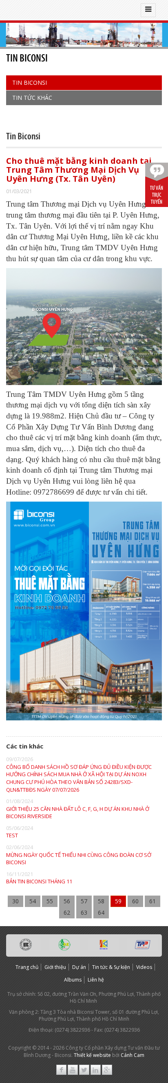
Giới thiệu (55, 967)
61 (152, 901)
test (12, 835)
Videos (144, 967)
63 (84, 912)
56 (67, 901)
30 (15, 901)
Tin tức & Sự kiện (111, 967)
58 (101, 901)
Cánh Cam (132, 1055)
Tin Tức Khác (32, 97)
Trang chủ (26, 967)
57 (84, 901)
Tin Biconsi (29, 82)
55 (49, 901)
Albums (73, 979)
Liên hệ (96, 979)
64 (101, 912)
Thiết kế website (92, 1055)
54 (32, 901)
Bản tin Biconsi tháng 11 (39, 881)
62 (67, 912)
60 (135, 901)
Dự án (79, 967)
